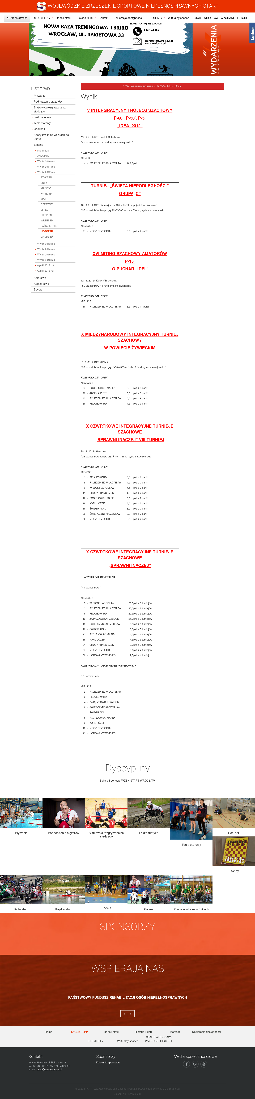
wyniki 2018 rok (45, 270)
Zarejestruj (135, 1094)
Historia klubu (85, 18)
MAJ (43, 199)
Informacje (43, 150)
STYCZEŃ (46, 177)
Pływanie (39, 96)
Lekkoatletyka (42, 117)
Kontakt (103, 18)
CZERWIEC (47, 204)
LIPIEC (44, 209)
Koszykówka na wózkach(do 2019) (51, 137)
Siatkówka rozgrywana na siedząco (50, 109)
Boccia (38, 289)
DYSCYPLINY (41, 18)
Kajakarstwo (41, 284)
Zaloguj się (120, 1094)
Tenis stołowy (42, 123)
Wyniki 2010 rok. (46, 161)
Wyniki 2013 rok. (46, 243)
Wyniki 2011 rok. (46, 166)
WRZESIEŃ (47, 220)
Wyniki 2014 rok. (46, 249)
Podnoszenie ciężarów (48, 101)
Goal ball (39, 129)
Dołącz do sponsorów (108, 1062)
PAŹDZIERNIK (49, 226)
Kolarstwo (40, 278)
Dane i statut (63, 18)
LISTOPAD (47, 231)
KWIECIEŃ (47, 193)
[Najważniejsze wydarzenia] (212, 49)
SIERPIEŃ (46, 215)
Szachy (38, 145)
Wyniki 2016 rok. (46, 260)
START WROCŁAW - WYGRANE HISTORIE (221, 18)
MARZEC (46, 188)
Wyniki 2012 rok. (46, 172)
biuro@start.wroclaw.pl (49, 1069)
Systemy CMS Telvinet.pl (166, 1088)
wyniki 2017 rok (45, 265)
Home (48, 1032)
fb (252, 33)
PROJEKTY (155, 18)
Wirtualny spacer (178, 18)
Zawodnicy (43, 156)
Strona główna (18, 18)
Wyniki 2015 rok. (46, 254)
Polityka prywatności (139, 1088)
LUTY (44, 182)
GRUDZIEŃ (47, 236)
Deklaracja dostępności (127, 18)
